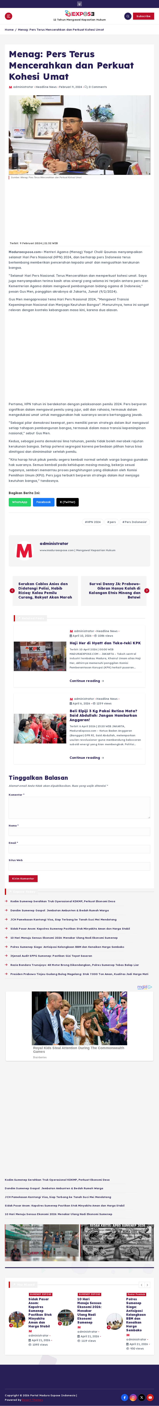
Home (9, 29)
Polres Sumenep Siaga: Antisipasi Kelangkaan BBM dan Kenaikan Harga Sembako (67, 946)
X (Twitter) (67, 502)
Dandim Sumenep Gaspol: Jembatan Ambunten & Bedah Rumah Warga (59, 910)
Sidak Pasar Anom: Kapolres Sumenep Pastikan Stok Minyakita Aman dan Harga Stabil (70, 928)
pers (113, 522)
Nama (14, 825)
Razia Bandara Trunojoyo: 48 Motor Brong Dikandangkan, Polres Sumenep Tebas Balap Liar (74, 964)
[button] (142, 1285)
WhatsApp (19, 502)
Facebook (43, 502)
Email (13, 842)
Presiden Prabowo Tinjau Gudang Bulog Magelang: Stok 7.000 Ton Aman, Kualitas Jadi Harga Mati (79, 974)
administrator (23, 87)
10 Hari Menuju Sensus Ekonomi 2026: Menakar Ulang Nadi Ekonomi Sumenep (64, 937)
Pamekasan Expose (135, 1300)
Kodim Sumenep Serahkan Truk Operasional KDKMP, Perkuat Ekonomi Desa (62, 901)
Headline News (46, 87)
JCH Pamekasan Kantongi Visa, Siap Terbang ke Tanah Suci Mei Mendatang (63, 919)
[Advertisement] (79, 212)
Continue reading (85, 681)
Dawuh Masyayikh (134, 1294)
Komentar (16, 794)
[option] (31, 1319)
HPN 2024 (94, 522)
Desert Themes (32, 1399)
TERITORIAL (38, 1294)
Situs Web (15, 860)
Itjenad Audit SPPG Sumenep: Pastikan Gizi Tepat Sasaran (51, 955)
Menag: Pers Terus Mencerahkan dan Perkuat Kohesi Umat (61, 29)
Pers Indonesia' (136, 522)
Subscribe (143, 16)
